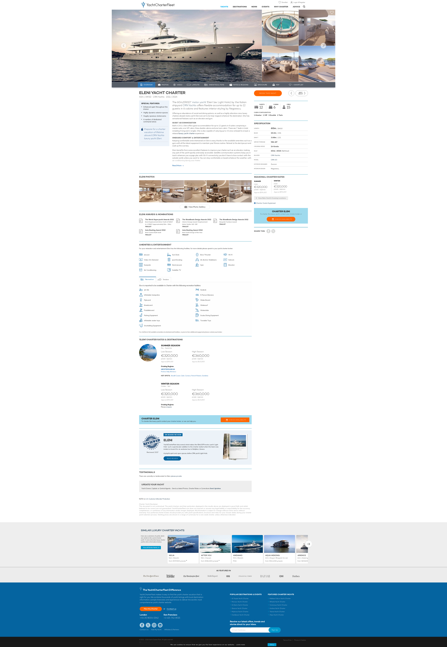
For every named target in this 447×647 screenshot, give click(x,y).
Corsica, (188, 376)
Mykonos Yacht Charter (240, 612)
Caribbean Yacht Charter (241, 615)
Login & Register (299, 2)
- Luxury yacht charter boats (165, 4)
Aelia (171, 555)
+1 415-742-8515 (172, 617)
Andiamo (237, 555)
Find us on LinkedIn (160, 625)
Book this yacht (267, 93)
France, (164, 372)
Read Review (172, 458)
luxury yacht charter (187, 133)
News (254, 6)
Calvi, (183, 376)
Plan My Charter (151, 609)
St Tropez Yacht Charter (240, 598)
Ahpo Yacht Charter (277, 615)
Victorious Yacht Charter (278, 605)
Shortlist (285, 2)
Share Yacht (273, 231)
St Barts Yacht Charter (240, 605)
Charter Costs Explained (266, 203)
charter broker (176, 421)
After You (206, 555)
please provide (176, 476)
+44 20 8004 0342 (149, 617)
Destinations (240, 6)
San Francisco (170, 614)
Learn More (240, 644)
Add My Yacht (156, 630)
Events (265, 6)
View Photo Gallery (196, 207)
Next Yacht (323, 46)
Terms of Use (287, 640)
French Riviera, (196, 376)
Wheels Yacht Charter (277, 602)
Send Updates (215, 488)
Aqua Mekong (272, 555)
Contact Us (144, 630)
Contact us (171, 609)
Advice (296, 6)
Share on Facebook (268, 231)
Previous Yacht (124, 46)
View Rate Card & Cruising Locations (272, 198)
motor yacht (199, 102)
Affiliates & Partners (171, 630)
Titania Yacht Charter (277, 612)
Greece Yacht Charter (239, 608)
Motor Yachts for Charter (165, 12)
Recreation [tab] (149, 279)
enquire (169, 407)
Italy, (168, 372)
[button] (308, 544)
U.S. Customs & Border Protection (158, 499)
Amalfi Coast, (176, 376)
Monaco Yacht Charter (240, 602)
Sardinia (205, 376)
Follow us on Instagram (154, 625)
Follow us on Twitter (148, 625)
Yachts (224, 6)
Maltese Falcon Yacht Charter (280, 598)
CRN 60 (274, 160)
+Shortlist (332, 12)
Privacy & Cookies (300, 640)
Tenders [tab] (166, 279)
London (143, 614)
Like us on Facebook (142, 625)
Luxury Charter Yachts (147, 12)
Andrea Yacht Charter (277, 608)
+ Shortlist (298, 85)
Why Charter (281, 6)
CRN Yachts (189, 105)
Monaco (173, 372)
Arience (302, 555)
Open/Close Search (304, 6)
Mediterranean (168, 369)
